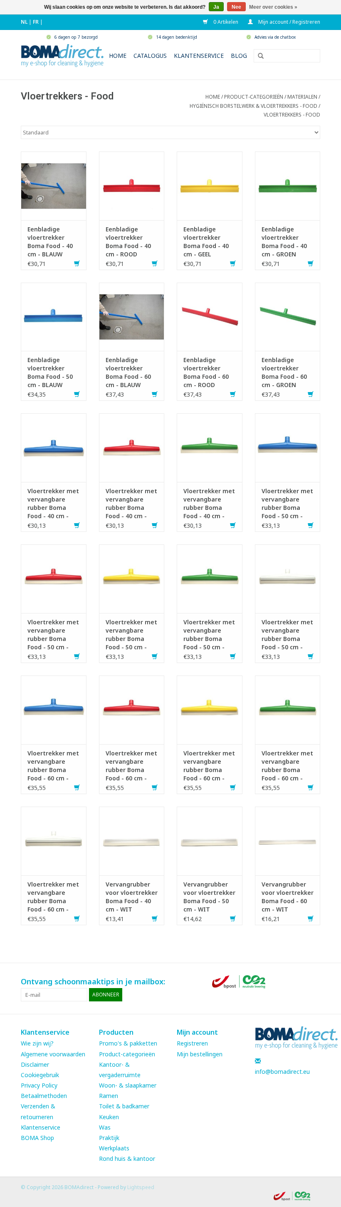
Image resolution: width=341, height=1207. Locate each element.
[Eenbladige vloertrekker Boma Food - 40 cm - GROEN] (288, 185)
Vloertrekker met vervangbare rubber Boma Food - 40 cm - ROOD (131, 503)
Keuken (109, 1117)
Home (117, 56)
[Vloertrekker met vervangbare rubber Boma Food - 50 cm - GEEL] (132, 578)
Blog (239, 56)
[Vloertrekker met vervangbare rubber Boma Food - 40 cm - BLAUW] (53, 447)
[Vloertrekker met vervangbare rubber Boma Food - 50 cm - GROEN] (209, 578)
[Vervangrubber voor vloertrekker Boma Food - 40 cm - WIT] (132, 840)
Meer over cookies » (273, 7)
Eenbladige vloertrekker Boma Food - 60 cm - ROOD (206, 372)
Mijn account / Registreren (288, 21)
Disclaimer (35, 1064)
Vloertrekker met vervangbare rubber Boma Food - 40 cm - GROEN (209, 503)
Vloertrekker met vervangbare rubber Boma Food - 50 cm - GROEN (209, 634)
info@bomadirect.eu (282, 1071)
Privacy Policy (39, 1085)
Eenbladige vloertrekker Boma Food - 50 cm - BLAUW (50, 372)
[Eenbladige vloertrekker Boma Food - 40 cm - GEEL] (209, 185)
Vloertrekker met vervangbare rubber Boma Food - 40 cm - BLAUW (53, 503)
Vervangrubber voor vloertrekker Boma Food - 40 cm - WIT (132, 896)
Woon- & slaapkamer (127, 1085)
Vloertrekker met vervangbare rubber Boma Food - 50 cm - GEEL (131, 634)
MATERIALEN (302, 96)
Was (105, 1127)
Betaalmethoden (44, 1096)
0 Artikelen (225, 21)
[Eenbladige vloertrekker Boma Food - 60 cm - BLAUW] (132, 316)
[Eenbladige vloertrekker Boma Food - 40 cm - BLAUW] (53, 185)
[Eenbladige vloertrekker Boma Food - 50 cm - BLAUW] (53, 316)
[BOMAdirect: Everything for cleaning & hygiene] (62, 55)
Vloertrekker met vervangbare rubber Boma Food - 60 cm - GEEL (209, 765)
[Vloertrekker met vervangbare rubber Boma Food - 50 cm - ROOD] (53, 578)
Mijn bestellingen (199, 1054)
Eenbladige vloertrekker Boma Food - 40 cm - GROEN (284, 241)
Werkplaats (114, 1148)
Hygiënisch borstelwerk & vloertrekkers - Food (253, 105)
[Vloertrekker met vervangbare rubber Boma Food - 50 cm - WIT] (288, 578)
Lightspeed (140, 1187)
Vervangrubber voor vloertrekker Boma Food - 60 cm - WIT (288, 896)
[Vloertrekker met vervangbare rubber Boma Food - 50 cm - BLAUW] (288, 447)
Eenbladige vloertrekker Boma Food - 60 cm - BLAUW (128, 372)
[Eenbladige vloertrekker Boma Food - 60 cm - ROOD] (209, 316)
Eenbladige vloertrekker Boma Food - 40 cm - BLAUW (50, 241)
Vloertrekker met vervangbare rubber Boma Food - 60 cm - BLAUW (53, 765)
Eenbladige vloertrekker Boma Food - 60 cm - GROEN (284, 372)
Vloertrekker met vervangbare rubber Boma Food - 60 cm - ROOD (131, 765)
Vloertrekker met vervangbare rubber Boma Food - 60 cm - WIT (53, 897)
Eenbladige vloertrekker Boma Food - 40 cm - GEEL (206, 241)
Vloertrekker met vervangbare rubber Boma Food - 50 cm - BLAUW (287, 503)
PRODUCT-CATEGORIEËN (253, 96)
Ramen (108, 1096)
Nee (236, 7)
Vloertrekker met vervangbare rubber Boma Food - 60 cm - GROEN (287, 765)
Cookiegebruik (40, 1075)
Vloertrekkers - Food (292, 114)
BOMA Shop (37, 1138)
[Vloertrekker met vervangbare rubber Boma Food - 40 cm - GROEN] (209, 447)
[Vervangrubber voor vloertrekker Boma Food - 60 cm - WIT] (288, 840)
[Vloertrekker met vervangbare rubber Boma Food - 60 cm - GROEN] (288, 709)
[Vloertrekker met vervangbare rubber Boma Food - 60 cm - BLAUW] (53, 709)
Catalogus (150, 56)
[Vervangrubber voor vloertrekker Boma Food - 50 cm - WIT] (209, 840)
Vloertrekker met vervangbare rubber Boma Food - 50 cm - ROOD (53, 634)
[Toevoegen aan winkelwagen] (77, 264)
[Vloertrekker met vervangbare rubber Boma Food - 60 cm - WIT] (53, 840)
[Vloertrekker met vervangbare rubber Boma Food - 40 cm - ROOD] (132, 447)
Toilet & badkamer (124, 1106)
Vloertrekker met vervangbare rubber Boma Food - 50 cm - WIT (287, 634)
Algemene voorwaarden (53, 1054)
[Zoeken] (258, 56)
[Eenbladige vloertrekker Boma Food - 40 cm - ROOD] (132, 185)
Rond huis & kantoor (127, 1158)
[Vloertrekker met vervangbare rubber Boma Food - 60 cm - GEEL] (209, 709)
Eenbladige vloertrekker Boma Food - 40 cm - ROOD (128, 241)
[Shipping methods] (239, 981)
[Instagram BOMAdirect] (313, 981)
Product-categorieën (127, 1054)
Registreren (192, 1043)
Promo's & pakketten (128, 1043)
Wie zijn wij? (37, 1043)
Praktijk (109, 1138)
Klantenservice (199, 56)
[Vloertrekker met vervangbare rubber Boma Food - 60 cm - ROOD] (132, 709)
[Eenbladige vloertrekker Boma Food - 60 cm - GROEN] (288, 316)
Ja (216, 7)
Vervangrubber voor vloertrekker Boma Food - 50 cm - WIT (209, 896)
